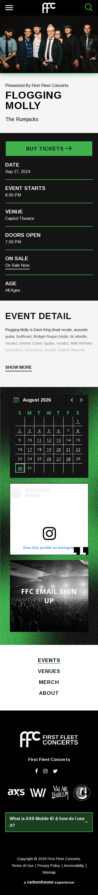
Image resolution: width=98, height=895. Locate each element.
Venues (49, 671)
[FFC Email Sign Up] (49, 596)
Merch (49, 682)
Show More (18, 367)
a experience (49, 882)
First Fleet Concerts (49, 8)
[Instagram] (45, 771)
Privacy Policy (48, 866)
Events (49, 660)
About (49, 693)
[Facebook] (36, 771)
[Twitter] (55, 771)
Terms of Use (22, 866)
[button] (72, 400)
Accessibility (74, 866)
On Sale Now (17, 265)
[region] (49, 436)
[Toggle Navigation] (8, 8)
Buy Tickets (45, 148)
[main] (49, 330)
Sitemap (49, 872)
